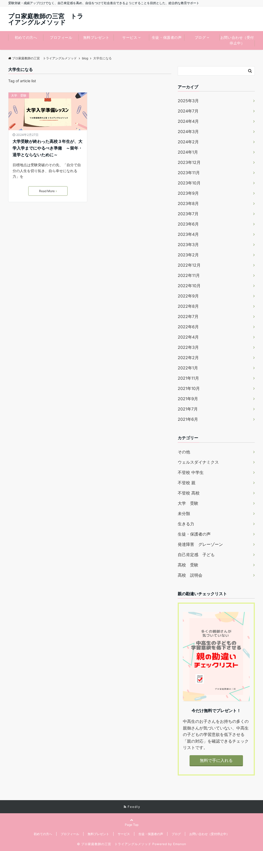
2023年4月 (188, 234)
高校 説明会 (190, 575)
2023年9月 (188, 193)
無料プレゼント (96, 37)
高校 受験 (188, 564)
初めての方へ (26, 37)
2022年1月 (188, 367)
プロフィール (61, 37)
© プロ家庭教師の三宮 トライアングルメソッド (114, 844)
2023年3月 (188, 244)
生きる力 (186, 523)
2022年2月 (188, 357)
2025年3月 (188, 100)
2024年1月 (188, 152)
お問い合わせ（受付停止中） (237, 40)
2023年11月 (189, 172)
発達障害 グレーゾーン (200, 544)
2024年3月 (188, 131)
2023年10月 (189, 182)
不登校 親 (186, 482)
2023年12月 (189, 162)
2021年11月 (188, 378)
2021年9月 (188, 398)
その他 (184, 451)
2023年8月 (188, 203)
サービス (129, 37)
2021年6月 (188, 419)
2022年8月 (188, 306)
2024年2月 (188, 141)
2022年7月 (188, 316)
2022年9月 (188, 295)
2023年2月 (188, 254)
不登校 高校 (189, 492)
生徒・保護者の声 (167, 37)
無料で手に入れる (216, 760)
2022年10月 (189, 285)
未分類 (184, 513)
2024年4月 (188, 121)
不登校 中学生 (191, 472)
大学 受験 (18, 95)
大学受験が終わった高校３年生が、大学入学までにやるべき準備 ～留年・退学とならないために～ (47, 148)
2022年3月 (188, 347)
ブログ (200, 37)
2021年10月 (189, 388)
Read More (47, 191)
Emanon (179, 844)
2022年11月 (189, 275)
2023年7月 (188, 213)
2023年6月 (188, 224)
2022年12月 (189, 265)
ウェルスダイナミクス (198, 462)
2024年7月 (188, 111)
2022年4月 (188, 337)
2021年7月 (188, 409)
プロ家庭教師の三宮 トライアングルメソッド (45, 19)
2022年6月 (188, 326)
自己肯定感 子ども (196, 554)
